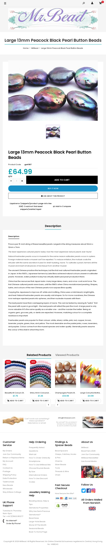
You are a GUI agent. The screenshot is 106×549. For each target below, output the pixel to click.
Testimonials (8, 481)
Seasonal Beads (36, 528)
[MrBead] (53, 19)
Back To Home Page (38, 532)
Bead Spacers (61, 450)
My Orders (7, 450)
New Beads (8, 485)
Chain (57, 475)
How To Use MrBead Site (40, 464)
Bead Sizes (34, 518)
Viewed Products (67, 355)
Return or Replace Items (13, 457)
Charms (58, 461)
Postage (6, 471)
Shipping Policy (9, 475)
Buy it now (53, 188)
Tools (57, 468)
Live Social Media (89, 461)
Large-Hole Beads (37, 521)
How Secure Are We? (64, 493)
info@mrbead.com (66, 418)
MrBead (84, 447)
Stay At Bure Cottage (12, 492)
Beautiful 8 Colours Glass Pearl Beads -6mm (24, 392)
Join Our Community (12, 454)
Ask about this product (54, 196)
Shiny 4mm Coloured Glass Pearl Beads (48, 392)
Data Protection (10, 478)
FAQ (4, 464)
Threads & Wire (62, 471)
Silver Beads (60, 464)
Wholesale (7, 488)
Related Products (39, 355)
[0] (100, 3)
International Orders (38, 475)
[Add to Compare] (22, 369)
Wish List (32, 454)
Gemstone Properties (38, 507)
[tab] (13, 237)
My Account (8, 461)
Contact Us (8, 468)
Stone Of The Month (37, 525)
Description (53, 226)
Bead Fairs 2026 (88, 451)
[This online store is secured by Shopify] (62, 508)
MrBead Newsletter (89, 457)
